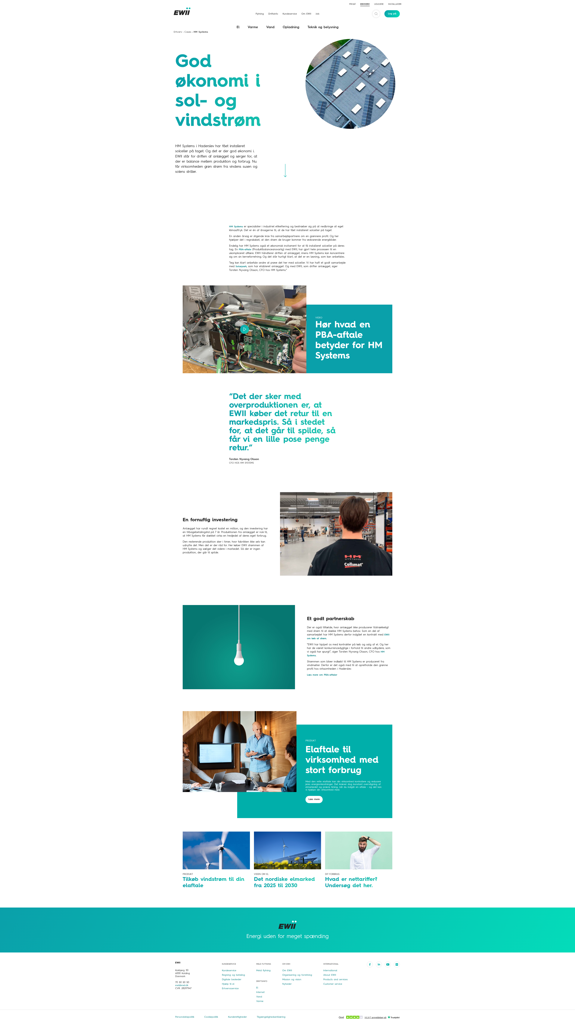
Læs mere (314, 799)
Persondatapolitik (185, 1017)
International (330, 970)
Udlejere (379, 4)
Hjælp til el (228, 984)
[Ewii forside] (183, 11)
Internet (260, 992)
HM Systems (236, 226)
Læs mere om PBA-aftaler (322, 675)
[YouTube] (388, 964)
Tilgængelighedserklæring (271, 1017)
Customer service (332, 984)
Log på (392, 14)
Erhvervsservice (230, 988)
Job (317, 14)
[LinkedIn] (379, 964)
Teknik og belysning (323, 27)
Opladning (291, 27)
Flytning (260, 14)
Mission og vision (291, 979)
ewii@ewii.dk (181, 985)
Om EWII (306, 14)
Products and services (335, 979)
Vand (270, 27)
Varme (253, 27)
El (238, 27)
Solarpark (241, 266)
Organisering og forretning (297, 975)
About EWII (329, 975)
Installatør (394, 4)
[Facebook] (370, 964)
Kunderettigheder (238, 1017)
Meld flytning (263, 970)
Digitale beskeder (231, 979)
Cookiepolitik (211, 1017)
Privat (352, 4)
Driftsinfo (273, 14)
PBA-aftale (245, 249)
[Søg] (376, 13)
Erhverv (365, 4)
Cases (187, 32)
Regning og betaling (233, 975)
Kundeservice (290, 14)
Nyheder (287, 984)
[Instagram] (397, 964)
